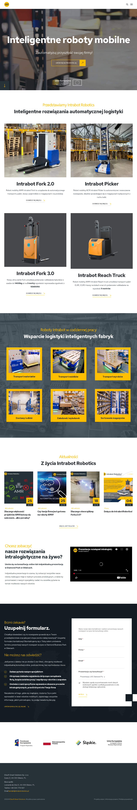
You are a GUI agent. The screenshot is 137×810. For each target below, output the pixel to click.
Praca (107, 508)
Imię (81, 639)
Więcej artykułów (67, 526)
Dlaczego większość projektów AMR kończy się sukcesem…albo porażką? (17, 514)
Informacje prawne (111, 799)
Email (81, 661)
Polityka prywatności (126, 799)
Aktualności (9, 508)
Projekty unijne (99, 799)
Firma (81, 650)
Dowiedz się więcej (33, 200)
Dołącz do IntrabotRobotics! (118, 511)
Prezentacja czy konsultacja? (91, 672)
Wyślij (81, 694)
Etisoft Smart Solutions (17, 799)
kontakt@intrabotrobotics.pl (19, 791)
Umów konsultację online (15, 707)
